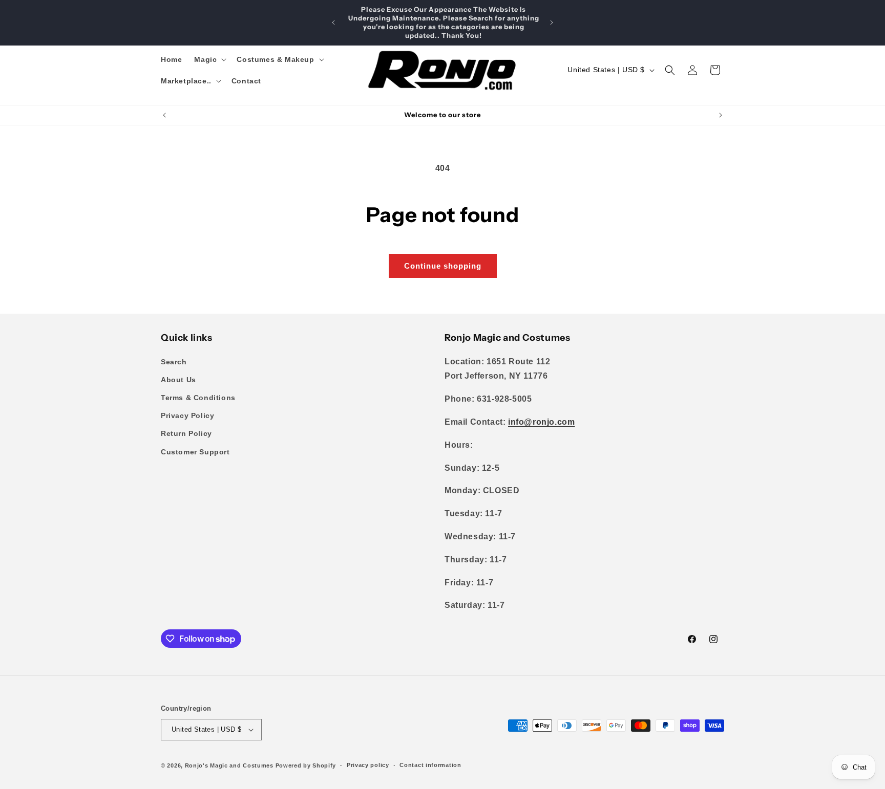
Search (174, 362)
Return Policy (186, 433)
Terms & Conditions (198, 397)
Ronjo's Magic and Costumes (229, 765)
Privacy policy (368, 765)
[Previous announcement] (333, 22)
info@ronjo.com (541, 422)
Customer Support (195, 452)
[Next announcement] (551, 22)
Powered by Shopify (306, 765)
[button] (209, 59)
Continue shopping (442, 265)
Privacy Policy (187, 415)
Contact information (430, 765)
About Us (178, 380)
